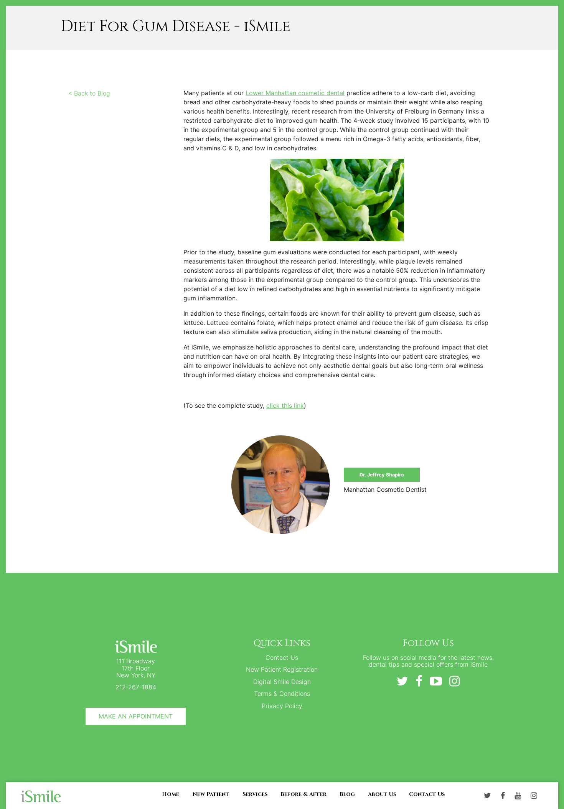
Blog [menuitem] (347, 793)
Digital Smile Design (282, 681)
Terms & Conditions (282, 693)
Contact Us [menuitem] (427, 793)
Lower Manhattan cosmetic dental (295, 93)
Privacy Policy (282, 706)
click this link (285, 405)
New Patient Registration (282, 669)
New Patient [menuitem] (210, 793)
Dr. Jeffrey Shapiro (382, 475)
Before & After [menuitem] (303, 793)
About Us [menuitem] (382, 793)
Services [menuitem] (254, 793)
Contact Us (282, 657)
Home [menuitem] (170, 793)
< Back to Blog (89, 93)
